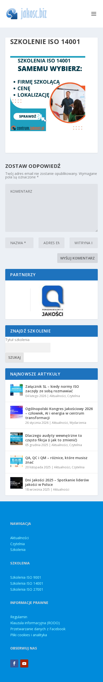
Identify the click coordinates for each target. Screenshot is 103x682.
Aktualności (58, 396)
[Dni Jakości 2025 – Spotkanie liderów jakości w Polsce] (16, 483)
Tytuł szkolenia (17, 339)
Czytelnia (73, 396)
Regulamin (18, 616)
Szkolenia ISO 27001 (26, 589)
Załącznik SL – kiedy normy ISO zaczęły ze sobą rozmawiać (52, 388)
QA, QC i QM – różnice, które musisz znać (56, 460)
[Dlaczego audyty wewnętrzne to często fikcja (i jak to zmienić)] (16, 439)
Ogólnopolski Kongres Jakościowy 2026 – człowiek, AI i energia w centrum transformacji (59, 413)
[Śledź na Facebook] (14, 663)
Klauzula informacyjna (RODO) (35, 622)
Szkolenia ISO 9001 (25, 577)
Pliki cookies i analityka (28, 634)
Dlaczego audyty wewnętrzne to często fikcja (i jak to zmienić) (53, 437)
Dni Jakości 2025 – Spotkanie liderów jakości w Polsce (57, 482)
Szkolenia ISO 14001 (26, 583)
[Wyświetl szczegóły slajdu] (51, 299)
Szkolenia (18, 549)
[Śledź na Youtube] (24, 663)
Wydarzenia (78, 423)
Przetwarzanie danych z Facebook (38, 628)
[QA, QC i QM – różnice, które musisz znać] (16, 461)
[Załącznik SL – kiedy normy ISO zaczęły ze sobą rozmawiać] (16, 390)
